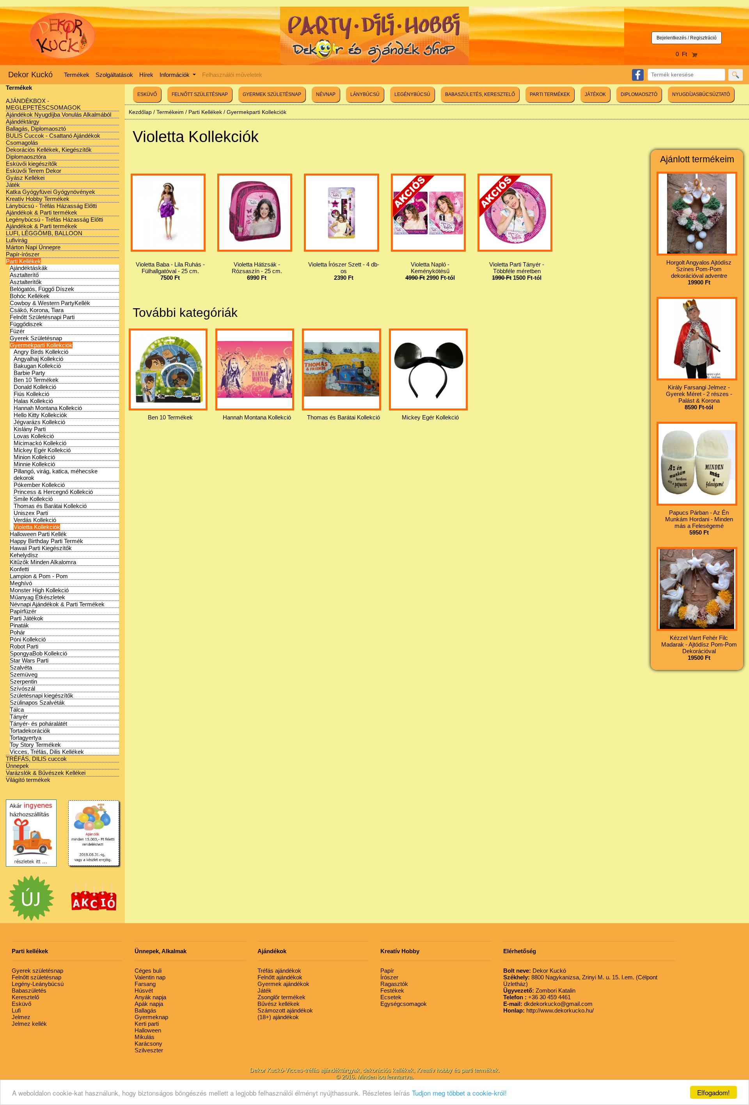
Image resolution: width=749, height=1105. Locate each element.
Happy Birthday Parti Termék (46, 541)
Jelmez (21, 1017)
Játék (13, 184)
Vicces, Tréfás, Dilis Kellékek (47, 751)
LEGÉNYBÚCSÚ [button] (412, 94)
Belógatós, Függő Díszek (42, 289)
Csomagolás (22, 142)
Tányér (19, 716)
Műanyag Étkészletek (37, 597)
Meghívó (21, 583)
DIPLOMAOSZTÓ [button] (639, 94)
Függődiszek (26, 324)
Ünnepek (17, 765)
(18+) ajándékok (278, 1017)
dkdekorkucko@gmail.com (548, 1003)
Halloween (148, 1030)
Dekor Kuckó (30, 74)
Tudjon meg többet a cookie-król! (459, 1093)
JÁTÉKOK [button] (595, 94)
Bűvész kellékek (278, 1003)
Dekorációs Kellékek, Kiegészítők (49, 149)
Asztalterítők (26, 282)
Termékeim (170, 112)
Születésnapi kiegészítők (41, 695)
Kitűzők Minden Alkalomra (43, 562)
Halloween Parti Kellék (38, 534)
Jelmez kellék (29, 1023)
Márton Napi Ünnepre (33, 247)
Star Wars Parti (29, 660)
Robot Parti (24, 646)
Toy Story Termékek (35, 744)
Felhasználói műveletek (232, 74)
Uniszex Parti (31, 513)
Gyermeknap (151, 1017)
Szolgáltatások (114, 74)
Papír (387, 970)
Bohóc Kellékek (30, 296)
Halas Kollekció (33, 401)
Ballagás (145, 1010)
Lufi (16, 1010)
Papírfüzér (23, 611)
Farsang (145, 984)
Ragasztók (394, 984)
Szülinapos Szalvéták (37, 702)
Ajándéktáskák (29, 268)
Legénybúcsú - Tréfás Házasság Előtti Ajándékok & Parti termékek (54, 222)
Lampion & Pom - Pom (39, 576)
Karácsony (148, 1043)
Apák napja (149, 1003)
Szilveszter (149, 1050)
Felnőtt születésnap (36, 977)
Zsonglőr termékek (281, 997)
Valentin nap (150, 977)
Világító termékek (28, 779)
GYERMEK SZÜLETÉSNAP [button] (272, 94)
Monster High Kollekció (39, 590)
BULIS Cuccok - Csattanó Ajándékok (53, 135)
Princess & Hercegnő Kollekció (53, 492)
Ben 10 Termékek (36, 380)
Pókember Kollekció (39, 484)
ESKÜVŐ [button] (147, 94)
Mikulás (144, 1037)
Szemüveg (23, 674)
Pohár (17, 632)
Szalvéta (21, 667)
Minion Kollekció (34, 457)
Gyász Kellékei (25, 177)
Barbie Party (29, 373)
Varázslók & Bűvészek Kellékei (45, 772)
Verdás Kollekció (35, 520)
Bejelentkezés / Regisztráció (687, 38)
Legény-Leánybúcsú (38, 984)
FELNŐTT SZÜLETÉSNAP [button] (200, 94)
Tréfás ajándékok (279, 970)
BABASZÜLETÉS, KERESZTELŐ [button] (480, 94)
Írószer (389, 977)
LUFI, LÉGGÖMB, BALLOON (44, 233)
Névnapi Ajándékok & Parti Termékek (57, 604)
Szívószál (22, 688)
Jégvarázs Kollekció (39, 422)
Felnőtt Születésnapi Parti (42, 317)
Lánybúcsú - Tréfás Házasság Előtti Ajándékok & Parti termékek (51, 209)
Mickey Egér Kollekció (42, 450)
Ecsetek (390, 997)
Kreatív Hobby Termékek (37, 198)
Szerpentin (23, 681)
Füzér (17, 331)
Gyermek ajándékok (283, 984)
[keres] (735, 75)
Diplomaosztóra (26, 156)
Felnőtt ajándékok (279, 977)
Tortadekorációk (30, 730)
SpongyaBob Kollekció (38, 653)
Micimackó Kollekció (40, 443)
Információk (175, 74)
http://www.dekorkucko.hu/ (548, 1010)
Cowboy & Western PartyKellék (50, 303)
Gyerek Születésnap (36, 338)
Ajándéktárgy (22, 121)
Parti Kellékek (23, 261)
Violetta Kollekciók (37, 527)
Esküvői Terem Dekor (33, 170)
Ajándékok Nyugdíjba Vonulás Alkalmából (58, 114)
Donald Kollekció (35, 387)
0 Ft (684, 54)
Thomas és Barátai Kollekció (50, 506)
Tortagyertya (25, 737)
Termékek (76, 74)
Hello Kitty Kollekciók (40, 415)
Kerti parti (147, 1023)
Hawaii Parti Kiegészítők (41, 548)
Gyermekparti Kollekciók (41, 345)
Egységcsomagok (403, 1003)
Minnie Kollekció (34, 464)
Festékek (392, 990)
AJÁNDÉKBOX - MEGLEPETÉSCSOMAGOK (43, 104)
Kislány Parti (30, 429)
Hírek (146, 74)
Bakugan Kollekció (37, 365)
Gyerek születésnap (37, 970)
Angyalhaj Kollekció (38, 358)
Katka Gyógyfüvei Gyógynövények (50, 191)
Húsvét (144, 990)
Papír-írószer (22, 254)
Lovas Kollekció (34, 436)
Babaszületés (29, 990)
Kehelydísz (24, 555)
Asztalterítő (24, 275)
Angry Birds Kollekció (41, 351)
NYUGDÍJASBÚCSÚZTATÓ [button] (701, 94)
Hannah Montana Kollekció (48, 408)
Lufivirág (16, 240)
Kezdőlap (140, 112)
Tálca (17, 709)
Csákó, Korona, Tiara (37, 310)
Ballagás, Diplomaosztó (36, 128)
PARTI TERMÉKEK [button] (550, 94)
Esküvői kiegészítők (31, 163)
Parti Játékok (26, 618)
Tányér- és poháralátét (38, 723)
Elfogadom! (713, 1092)
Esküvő (21, 1003)
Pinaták (19, 625)
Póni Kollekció (28, 639)
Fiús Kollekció (31, 394)
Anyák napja (150, 997)
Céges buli (148, 970)
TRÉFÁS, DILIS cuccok (36, 758)
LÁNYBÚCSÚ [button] (365, 94)
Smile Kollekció (33, 499)
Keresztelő (25, 997)
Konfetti (19, 569)
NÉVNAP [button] (325, 94)
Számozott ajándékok (285, 1010)
